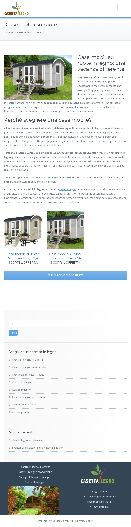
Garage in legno (21, 389)
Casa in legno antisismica (27, 440)
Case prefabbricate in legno (28, 374)
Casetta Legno (67, 189)
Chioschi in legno (22, 382)
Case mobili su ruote (24, 404)
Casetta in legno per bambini (29, 397)
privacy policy (85, 520)
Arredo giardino (21, 412)
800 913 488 (67, 520)
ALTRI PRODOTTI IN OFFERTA (65, 275)
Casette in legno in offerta (27, 359)
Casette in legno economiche (29, 367)
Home (9, 32)
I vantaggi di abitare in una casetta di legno (37, 447)
